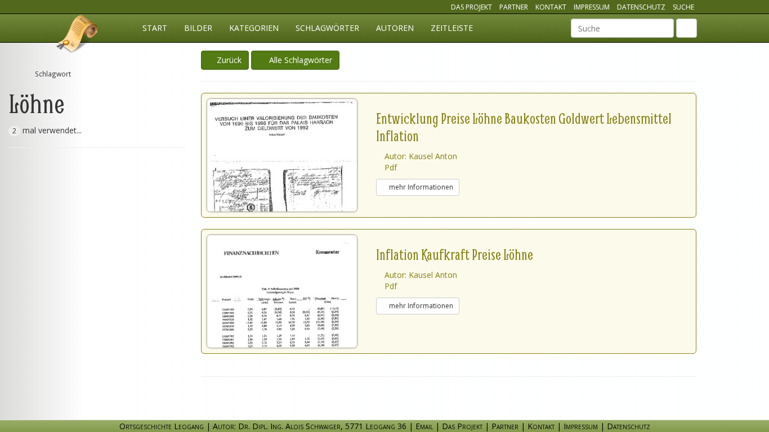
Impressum (592, 7)
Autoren (395, 27)
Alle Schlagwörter (298, 60)
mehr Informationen (420, 187)
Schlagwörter (327, 27)
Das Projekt (471, 7)
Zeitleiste (452, 27)
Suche (683, 7)
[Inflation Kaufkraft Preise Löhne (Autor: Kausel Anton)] (291, 291)
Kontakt (550, 7)
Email (424, 426)
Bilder (198, 27)
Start (154, 27)
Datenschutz (641, 7)
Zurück (228, 60)
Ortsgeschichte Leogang (77, 35)
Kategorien (254, 27)
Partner (513, 7)
